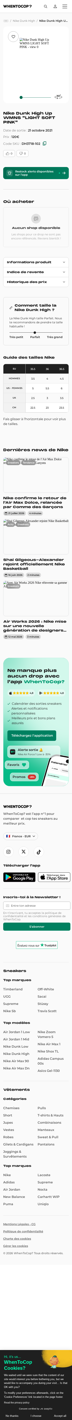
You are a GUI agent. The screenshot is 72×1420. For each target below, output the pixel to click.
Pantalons (46, 1144)
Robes (8, 1137)
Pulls (42, 1108)
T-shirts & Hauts (50, 1115)
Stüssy (43, 1004)
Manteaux (46, 1130)
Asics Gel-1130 (49, 1071)
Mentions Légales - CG (19, 1224)
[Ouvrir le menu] (65, 6)
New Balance (14, 1197)
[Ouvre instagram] (8, 852)
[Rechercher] (46, 6)
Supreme (10, 1004)
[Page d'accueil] (17, 7)
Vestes (8, 1130)
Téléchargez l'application (32, 735)
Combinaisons (49, 1123)
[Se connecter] (55, 6)
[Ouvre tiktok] (39, 852)
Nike (7, 1175)
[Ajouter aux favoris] (13, 36)
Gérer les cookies (15, 1246)
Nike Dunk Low (15, 1046)
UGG (7, 996)
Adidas (9, 1182)
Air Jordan (11, 1189)
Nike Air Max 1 (49, 1044)
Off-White (46, 989)
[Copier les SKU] (44, 143)
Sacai (42, 996)
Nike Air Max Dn (16, 1068)
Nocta (42, 1189)
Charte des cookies (17, 1238)
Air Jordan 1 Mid (16, 1039)
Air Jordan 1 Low (16, 1032)
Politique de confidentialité (23, 1231)
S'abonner (36, 926)
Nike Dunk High (16, 1054)
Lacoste (44, 1175)
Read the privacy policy (16, 1402)
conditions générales (46, 916)
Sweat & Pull (48, 1137)
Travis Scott (47, 1011)
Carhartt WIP (49, 1197)
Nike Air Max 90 (16, 1061)
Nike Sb (9, 1011)
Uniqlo (43, 1204)
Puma (8, 1204)
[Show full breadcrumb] (6, 21)
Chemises (11, 1108)
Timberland (13, 989)
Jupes (8, 1123)
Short (7, 1115)
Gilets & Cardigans (18, 1144)
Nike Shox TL (48, 1051)
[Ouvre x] (23, 852)
